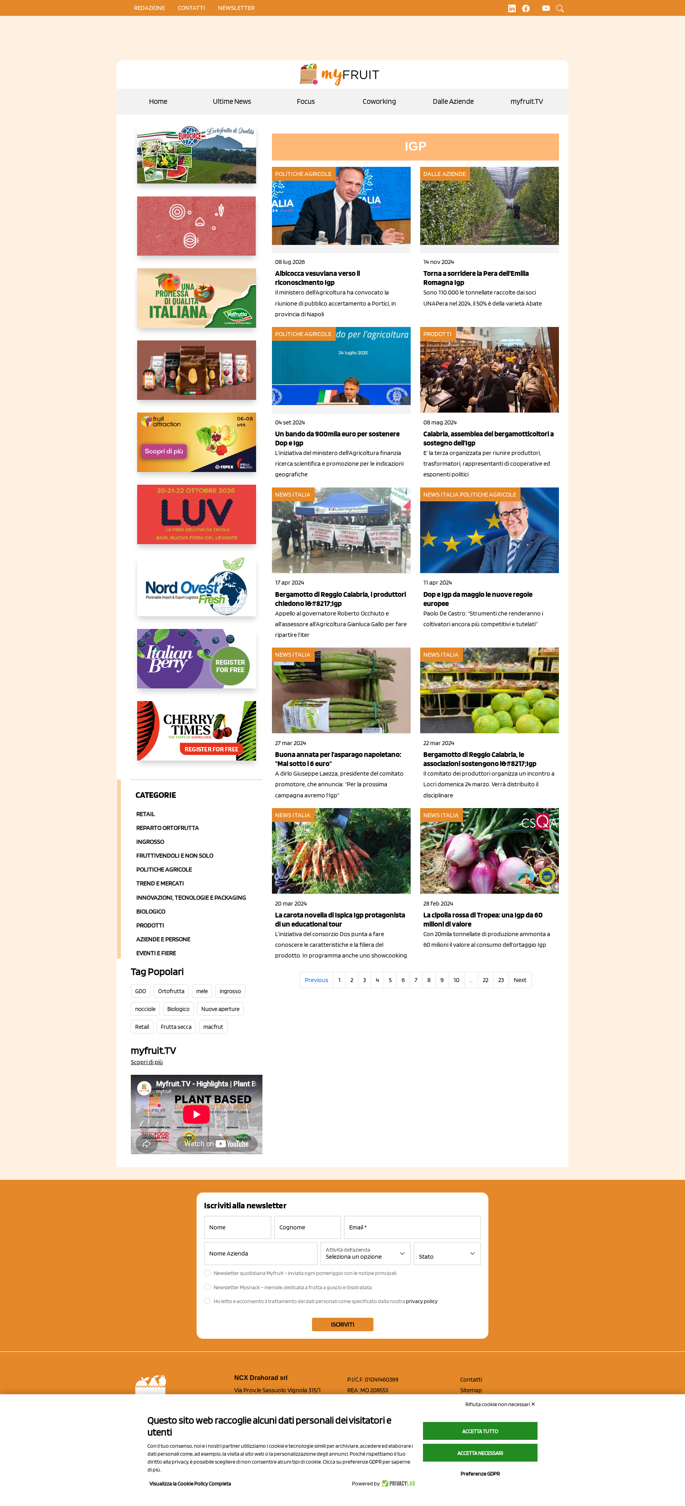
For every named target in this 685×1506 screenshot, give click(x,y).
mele (202, 991)
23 (501, 980)
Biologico (150, 911)
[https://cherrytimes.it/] (196, 737)
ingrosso (230, 991)
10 (456, 980)
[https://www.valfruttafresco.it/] (196, 304)
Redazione (149, 7)
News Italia (292, 494)
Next (520, 980)
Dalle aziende (444, 174)
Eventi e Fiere (156, 953)
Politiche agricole (164, 869)
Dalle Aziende (453, 101)
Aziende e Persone (163, 939)
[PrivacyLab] (397, 1483)
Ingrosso (150, 841)
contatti (191, 7)
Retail (145, 814)
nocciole (145, 1009)
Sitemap (471, 1390)
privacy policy (422, 1301)
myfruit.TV (527, 101)
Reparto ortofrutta (167, 827)
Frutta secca (176, 1026)
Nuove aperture (220, 1009)
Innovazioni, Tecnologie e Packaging (191, 897)
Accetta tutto (480, 1431)
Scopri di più (147, 1062)
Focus (306, 101)
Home (158, 101)
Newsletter (236, 7)
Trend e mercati (160, 883)
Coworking (379, 101)
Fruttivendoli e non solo (174, 855)
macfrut (213, 1026)
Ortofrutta (171, 991)
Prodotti (150, 925)
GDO (140, 991)
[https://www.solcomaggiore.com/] (196, 232)
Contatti (471, 1379)
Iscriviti (342, 1324)
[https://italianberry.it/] (196, 665)
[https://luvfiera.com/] (196, 521)
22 (485, 980)
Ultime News (232, 101)
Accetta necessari (480, 1453)
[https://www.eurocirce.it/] (196, 160)
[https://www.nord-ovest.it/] (196, 593)
